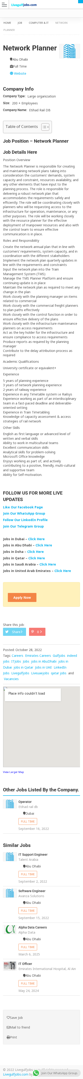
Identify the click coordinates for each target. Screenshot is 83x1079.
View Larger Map (13, 772)
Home (7, 22)
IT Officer (25, 964)
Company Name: (15, 110)
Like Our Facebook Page (23, 507)
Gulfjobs (59, 655)
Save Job (16, 1017)
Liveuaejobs (40, 673)
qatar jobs (58, 673)
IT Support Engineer (32, 854)
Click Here (37, 539)
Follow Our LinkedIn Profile (25, 520)
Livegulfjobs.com (15, 1074)
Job (20, 22)
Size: (7, 103)
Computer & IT (39, 22)
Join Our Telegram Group (23, 526)
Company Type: (14, 96)
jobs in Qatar (23, 667)
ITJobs (16, 661)
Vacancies (11, 679)
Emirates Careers (38, 655)
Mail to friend (20, 1027)
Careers (17, 655)
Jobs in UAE (43, 667)
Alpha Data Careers (32, 927)
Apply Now (22, 597)
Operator (25, 802)
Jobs (26, 661)
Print (13, 1037)
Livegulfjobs (20, 673)
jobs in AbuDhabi (43, 661)
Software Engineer (31, 891)
